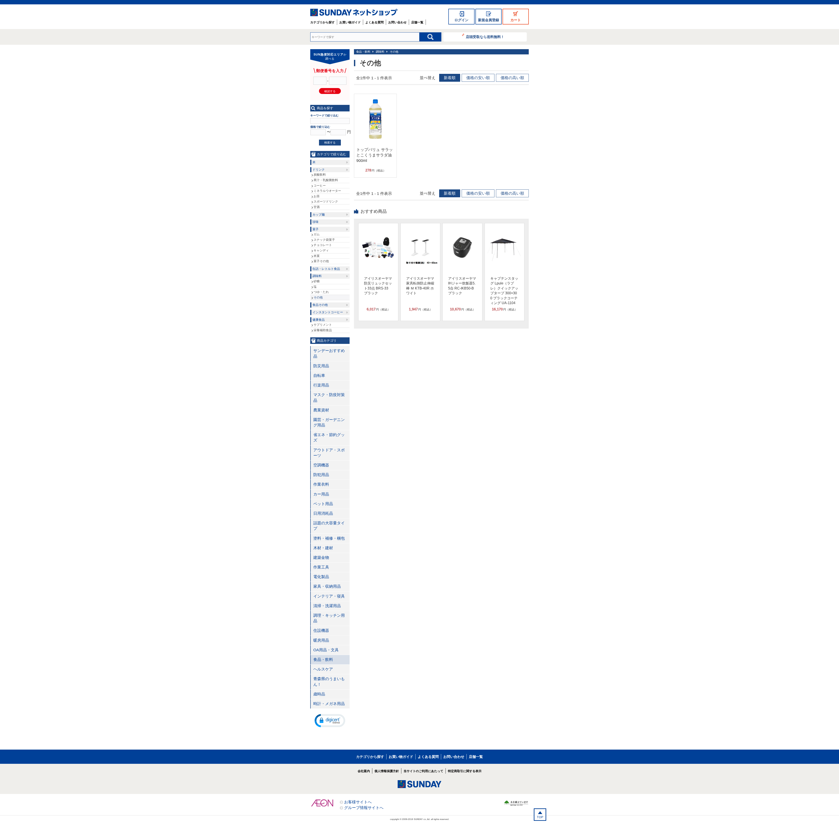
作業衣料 (321, 484)
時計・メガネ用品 (329, 704)
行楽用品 (321, 385)
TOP (540, 817)
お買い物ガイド (350, 22)
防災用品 (321, 366)
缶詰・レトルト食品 (326, 268)
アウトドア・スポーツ (329, 453)
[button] (330, 720)
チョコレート (323, 245)
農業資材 (321, 410)
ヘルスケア (323, 669)
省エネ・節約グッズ (329, 437)
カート (515, 20)
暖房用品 (321, 640)
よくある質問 (374, 22)
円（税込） (375, 170)
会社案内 (364, 771)
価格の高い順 (512, 78)
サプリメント (323, 324)
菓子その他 (321, 261)
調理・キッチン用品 (329, 618)
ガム (317, 234)
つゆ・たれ (321, 292)
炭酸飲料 (320, 174)
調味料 (380, 51)
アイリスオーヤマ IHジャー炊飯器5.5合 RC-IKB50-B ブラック (462, 286)
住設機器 (321, 630)
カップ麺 (318, 214)
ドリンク (318, 169)
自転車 (319, 375)
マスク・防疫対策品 (329, 397)
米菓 (317, 256)
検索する (330, 142)
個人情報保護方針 (386, 771)
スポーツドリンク (326, 201)
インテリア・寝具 (329, 596)
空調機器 (321, 465)
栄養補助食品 (323, 330)
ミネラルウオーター (327, 190)
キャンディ (321, 250)
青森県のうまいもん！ (329, 681)
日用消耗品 (323, 513)
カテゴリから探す (322, 22)
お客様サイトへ (358, 802)
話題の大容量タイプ (329, 526)
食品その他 (320, 305)
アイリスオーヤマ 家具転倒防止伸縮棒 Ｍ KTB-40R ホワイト (420, 286)
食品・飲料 (363, 51)
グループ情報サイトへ (363, 808)
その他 (394, 51)
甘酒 (317, 207)
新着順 (450, 78)
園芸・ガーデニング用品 (329, 422)
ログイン (461, 20)
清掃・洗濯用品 (327, 606)
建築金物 (321, 557)
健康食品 (318, 319)
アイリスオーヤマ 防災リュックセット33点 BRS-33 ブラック (378, 286)
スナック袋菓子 (324, 239)
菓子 (315, 229)
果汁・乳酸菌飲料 (326, 180)
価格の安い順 (478, 78)
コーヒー (320, 185)
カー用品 (321, 494)
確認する (330, 91)
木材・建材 (323, 548)
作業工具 (321, 567)
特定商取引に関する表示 (465, 771)
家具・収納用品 (327, 586)
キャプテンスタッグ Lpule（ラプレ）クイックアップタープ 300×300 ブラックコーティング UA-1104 (504, 291)
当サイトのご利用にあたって (423, 771)
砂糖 (317, 281)
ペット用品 (323, 504)
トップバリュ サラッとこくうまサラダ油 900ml (374, 155)
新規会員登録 (488, 20)
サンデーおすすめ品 (329, 353)
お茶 (317, 196)
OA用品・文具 (326, 650)
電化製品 (321, 577)
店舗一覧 (417, 22)
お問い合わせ (397, 22)
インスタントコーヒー (327, 312)
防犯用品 (321, 475)
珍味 (315, 222)
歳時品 (319, 694)
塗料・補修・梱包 (329, 538)
